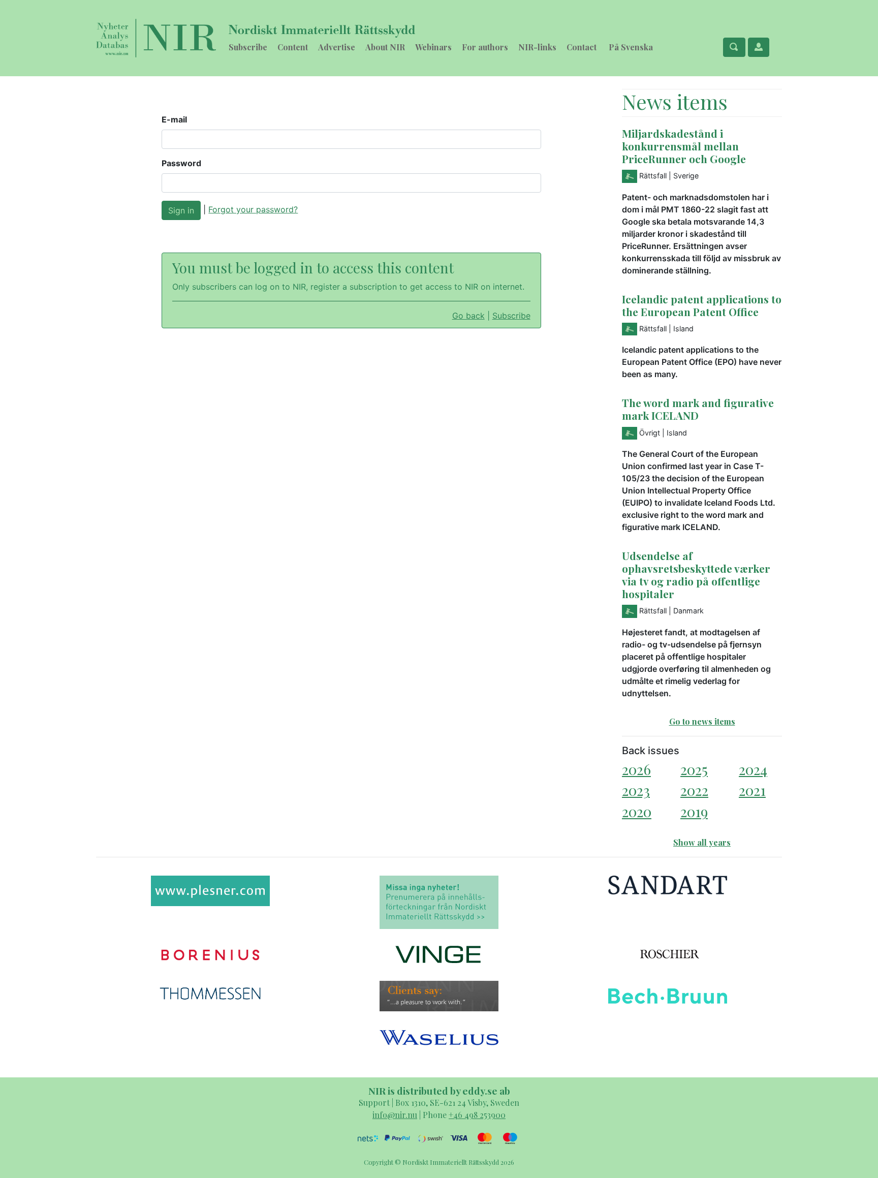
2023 (636, 790)
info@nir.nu (394, 1114)
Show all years (702, 842)
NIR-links (537, 47)
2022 (694, 790)
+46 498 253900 (477, 1114)
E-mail (174, 119)
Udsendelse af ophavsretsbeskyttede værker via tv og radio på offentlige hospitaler (696, 574)
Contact (582, 47)
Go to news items (702, 721)
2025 (694, 769)
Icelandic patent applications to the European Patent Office (701, 305)
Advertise (336, 47)
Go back (468, 316)
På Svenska (631, 47)
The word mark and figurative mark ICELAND (698, 408)
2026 (636, 769)
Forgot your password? (253, 209)
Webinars (433, 47)
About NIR (385, 47)
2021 (752, 790)
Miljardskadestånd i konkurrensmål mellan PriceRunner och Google (684, 146)
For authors (485, 47)
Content (292, 47)
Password (181, 163)
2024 (753, 769)
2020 (636, 811)
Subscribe (248, 47)
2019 (694, 811)
